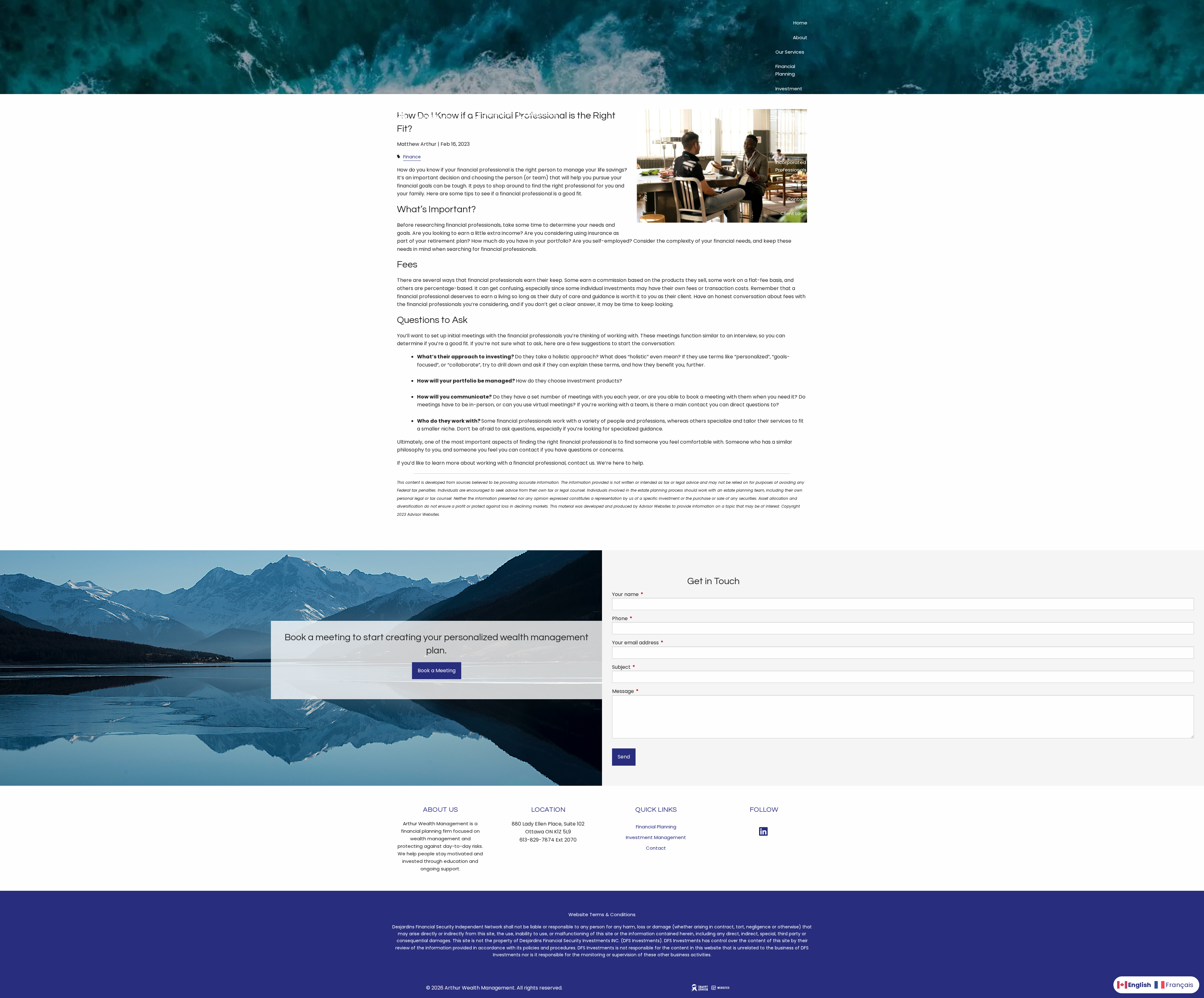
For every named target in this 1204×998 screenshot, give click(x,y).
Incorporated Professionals (790, 166)
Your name (650, 594)
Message (648, 691)
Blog (802, 184)
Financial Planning (785, 70)
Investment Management (791, 92)
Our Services (789, 52)
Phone (645, 618)
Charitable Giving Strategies (787, 140)
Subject (646, 667)
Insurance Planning (786, 114)
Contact (797, 199)
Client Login (793, 213)
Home (800, 22)
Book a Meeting (437, 670)
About (800, 37)
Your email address (660, 642)
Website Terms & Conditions (602, 914)
